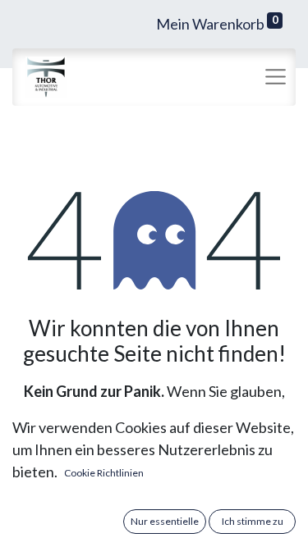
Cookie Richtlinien (104, 473)
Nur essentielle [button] (165, 521)
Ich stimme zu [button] (252, 521)
